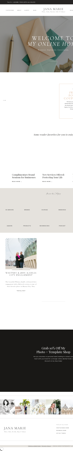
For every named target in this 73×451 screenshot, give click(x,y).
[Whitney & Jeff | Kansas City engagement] (3, 2)
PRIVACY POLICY (46, 446)
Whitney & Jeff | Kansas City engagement (21, 274)
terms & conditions (34, 446)
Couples (21, 269)
